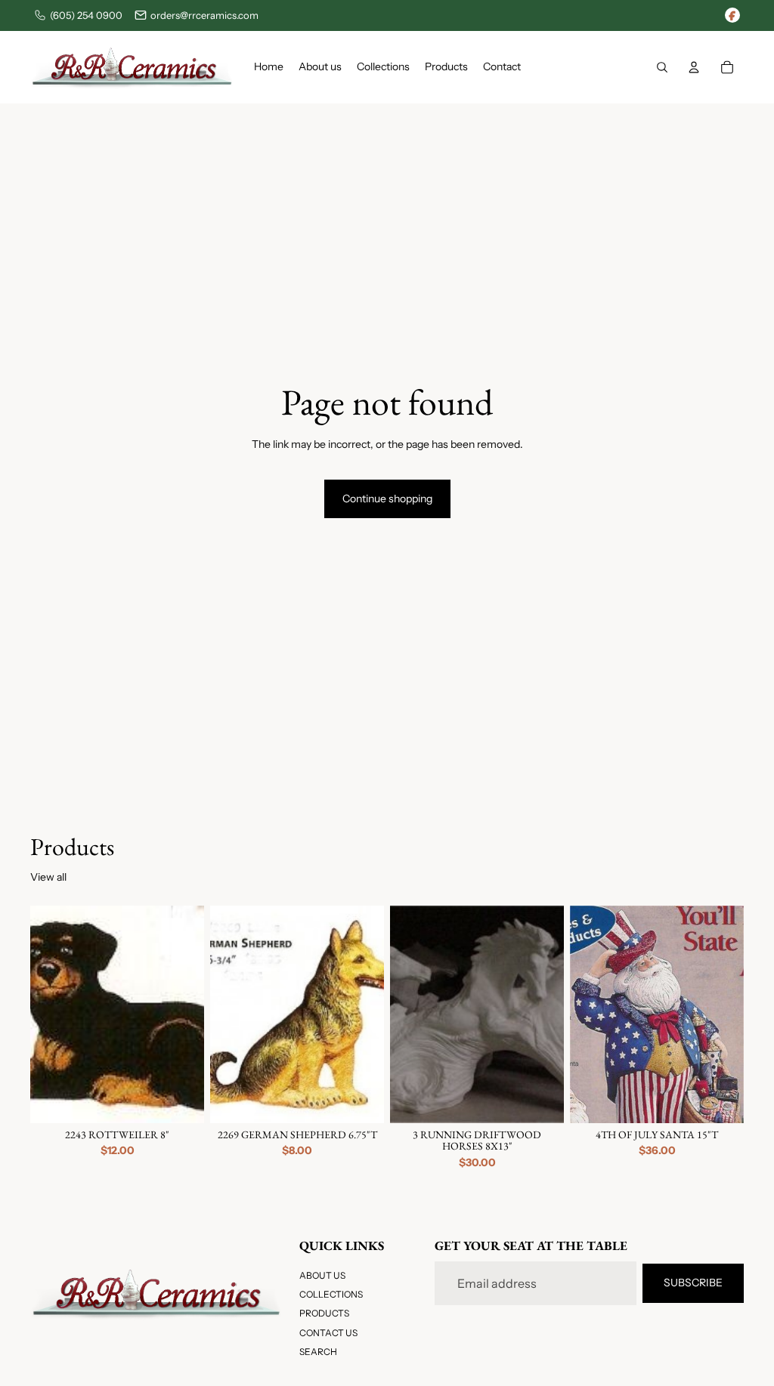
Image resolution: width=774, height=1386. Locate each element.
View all (48, 877)
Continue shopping (387, 498)
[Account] (694, 67)
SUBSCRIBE (693, 1283)
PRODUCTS (324, 1314)
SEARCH (318, 1351)
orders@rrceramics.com (204, 15)
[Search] (662, 67)
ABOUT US (322, 1275)
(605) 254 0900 (86, 15)
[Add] (180, 1099)
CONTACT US (328, 1332)
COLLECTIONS (331, 1294)
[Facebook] (732, 15)
